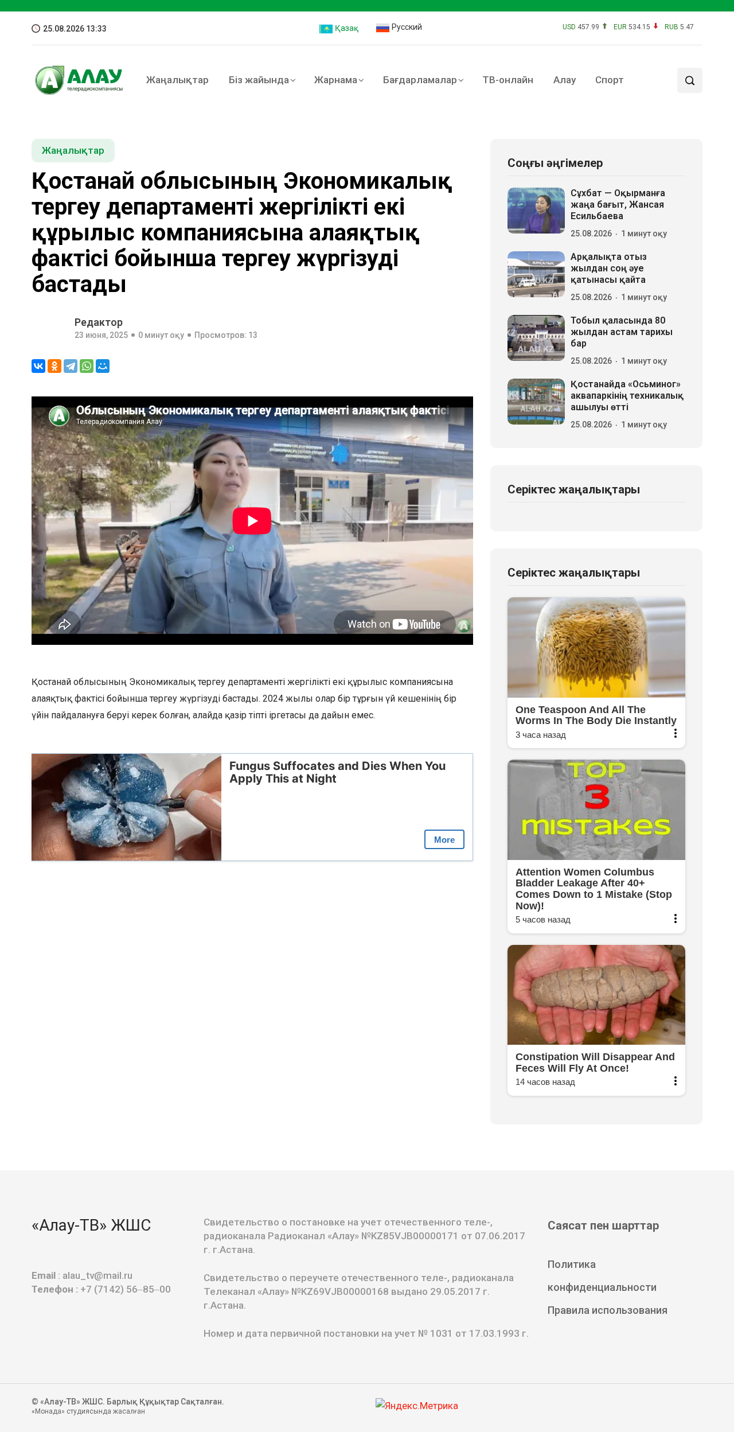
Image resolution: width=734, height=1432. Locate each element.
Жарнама (335, 79)
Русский (406, 27)
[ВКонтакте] (38, 366)
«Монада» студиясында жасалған (88, 1411)
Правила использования (607, 1310)
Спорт (609, 79)
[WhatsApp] (86, 366)
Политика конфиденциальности (602, 1275)
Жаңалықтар (177, 79)
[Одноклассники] (54, 366)
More (444, 840)
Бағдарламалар (420, 79)
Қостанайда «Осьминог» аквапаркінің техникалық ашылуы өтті (627, 396)
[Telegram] (70, 366)
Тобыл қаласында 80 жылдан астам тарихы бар (622, 332)
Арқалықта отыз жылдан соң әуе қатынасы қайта (609, 268)
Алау (564, 79)
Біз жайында (259, 79)
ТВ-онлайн (507, 79)
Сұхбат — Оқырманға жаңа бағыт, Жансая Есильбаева (618, 204)
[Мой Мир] (103, 366)
